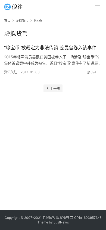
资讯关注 (10, 72)
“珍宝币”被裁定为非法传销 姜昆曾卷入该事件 (50, 47)
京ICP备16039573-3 (86, 218)
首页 (7, 21)
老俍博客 (48, 218)
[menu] (97, 7)
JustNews (61, 222)
